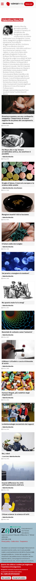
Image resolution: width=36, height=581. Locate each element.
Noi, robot (6, 453)
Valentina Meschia (8, 123)
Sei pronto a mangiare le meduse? (15, 273)
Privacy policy (6, 541)
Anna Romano (18, 188)
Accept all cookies (19, 578)
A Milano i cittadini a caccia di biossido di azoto (17, 362)
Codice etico (15, 541)
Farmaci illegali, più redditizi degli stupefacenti (16, 394)
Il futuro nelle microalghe (12, 244)
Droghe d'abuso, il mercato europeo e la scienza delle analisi (18, 184)
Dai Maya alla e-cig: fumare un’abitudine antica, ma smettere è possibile (16, 152)
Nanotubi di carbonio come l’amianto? (17, 332)
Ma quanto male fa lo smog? (13, 302)
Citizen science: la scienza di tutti (15, 514)
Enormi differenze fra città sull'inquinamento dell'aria (13, 484)
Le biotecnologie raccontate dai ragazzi (18, 424)
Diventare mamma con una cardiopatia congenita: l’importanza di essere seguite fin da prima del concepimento (17, 118)
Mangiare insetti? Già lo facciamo (15, 214)
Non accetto (6, 578)
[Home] (15, 3)
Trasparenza (24, 541)
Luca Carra (6, 456)
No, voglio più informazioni (10, 574)
